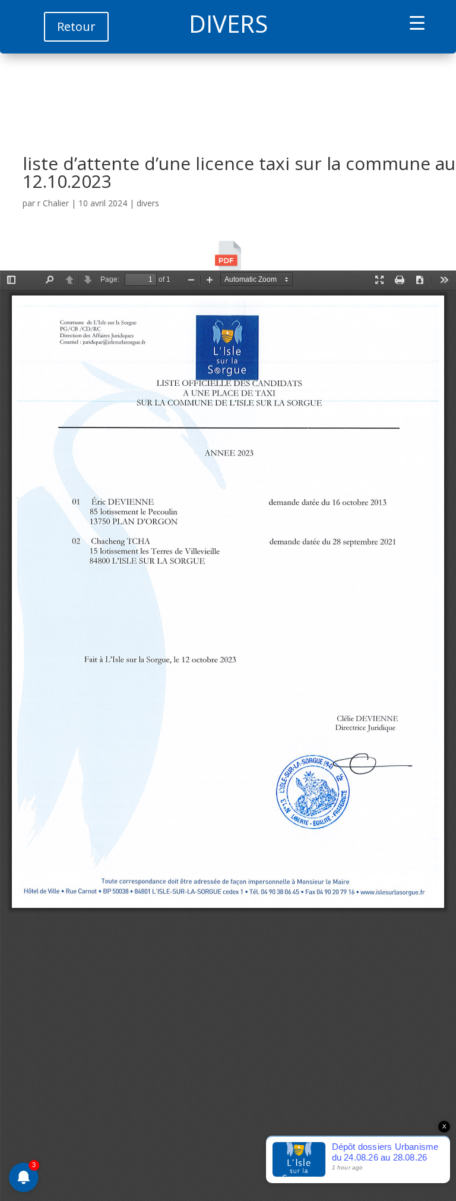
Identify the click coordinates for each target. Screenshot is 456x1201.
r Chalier (53, 203)
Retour (76, 26)
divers (148, 203)
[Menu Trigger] (417, 22)
